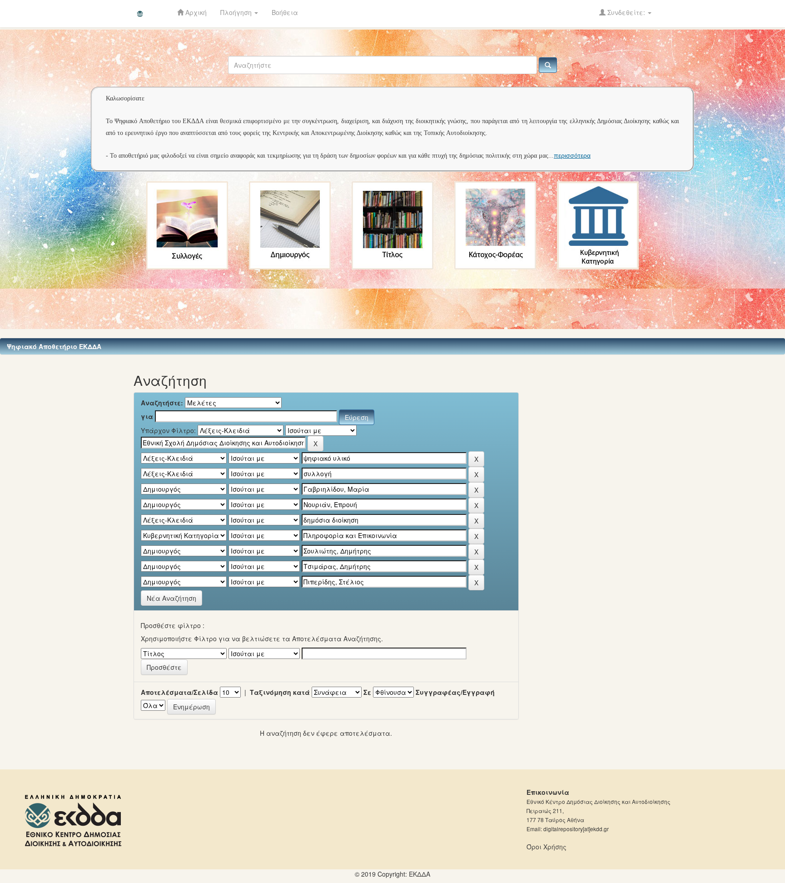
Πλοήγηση (236, 12)
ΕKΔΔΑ (419, 873)
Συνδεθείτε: (626, 12)
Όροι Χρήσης (546, 846)
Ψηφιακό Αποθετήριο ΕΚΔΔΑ (54, 346)
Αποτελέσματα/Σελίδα (179, 692)
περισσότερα (572, 155)
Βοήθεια (285, 12)
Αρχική (195, 12)
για (147, 416)
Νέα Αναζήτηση (171, 598)
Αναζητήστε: (162, 402)
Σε (367, 692)
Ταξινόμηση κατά (280, 692)
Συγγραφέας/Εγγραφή (455, 692)
